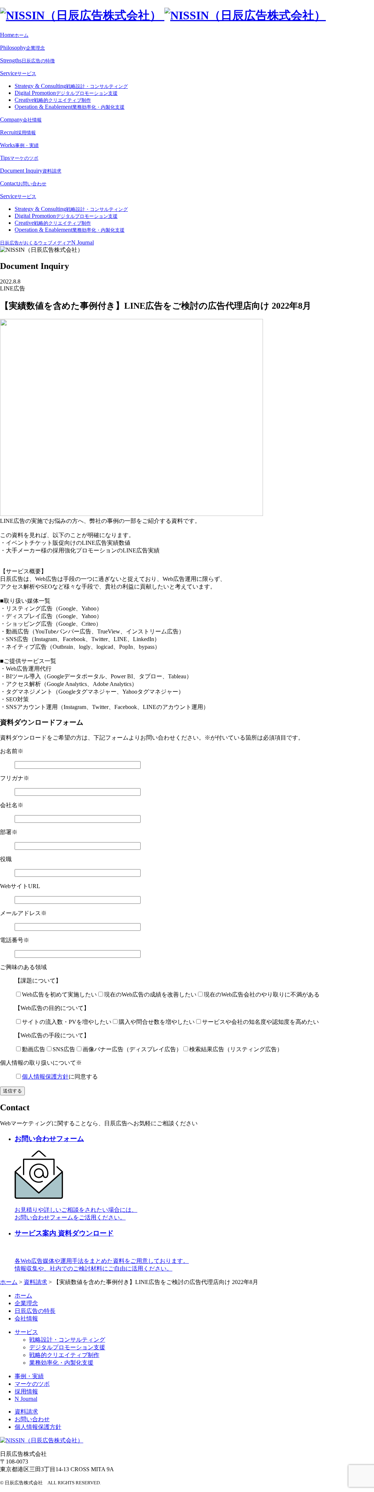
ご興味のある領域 (23, 967)
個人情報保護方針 (45, 1076)
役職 (6, 859)
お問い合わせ (32, 1419)
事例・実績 (29, 1376)
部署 (9, 832)
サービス (26, 1332)
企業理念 (26, 1303)
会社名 (11, 805)
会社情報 (26, 1318)
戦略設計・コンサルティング (67, 1340)
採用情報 (26, 1391)
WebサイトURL (20, 886)
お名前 (11, 751)
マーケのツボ (32, 1384)
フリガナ (14, 778)
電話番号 (14, 940)
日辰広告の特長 (35, 1311)
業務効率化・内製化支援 (61, 1363)
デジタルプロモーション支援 (67, 1347)
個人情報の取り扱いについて (41, 1063)
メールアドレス (23, 913)
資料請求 (26, 1411)
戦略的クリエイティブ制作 (64, 1355)
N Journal (26, 1399)
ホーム (23, 1295)
